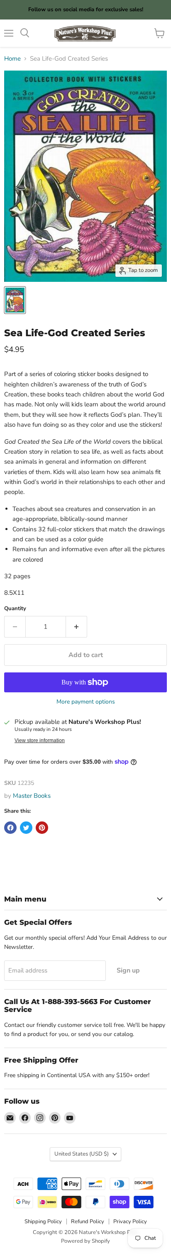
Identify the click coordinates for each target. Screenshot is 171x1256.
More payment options (85, 702)
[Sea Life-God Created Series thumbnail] (15, 300)
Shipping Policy (43, 1221)
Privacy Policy (130, 1221)
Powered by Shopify (85, 1241)
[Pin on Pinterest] (42, 827)
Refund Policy (87, 1221)
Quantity (15, 609)
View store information (40, 740)
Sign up (128, 970)
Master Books (32, 796)
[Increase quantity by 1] (76, 627)
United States (81, 1154)
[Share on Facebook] (10, 827)
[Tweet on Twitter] (26, 827)
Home (12, 58)
